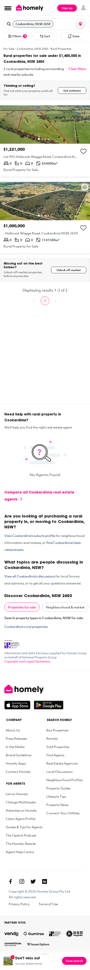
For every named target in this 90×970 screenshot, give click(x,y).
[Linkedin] (44, 881)
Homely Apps (16, 763)
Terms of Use (48, 904)
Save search (74, 961)
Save (76, 36)
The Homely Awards (21, 843)
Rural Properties (60, 49)
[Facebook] (10, 881)
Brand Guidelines (18, 755)
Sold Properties (57, 747)
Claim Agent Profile (20, 818)
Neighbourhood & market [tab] (65, 607)
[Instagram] (21, 881)
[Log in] (83, 7)
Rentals (52, 738)
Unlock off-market (69, 270)
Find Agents (55, 755)
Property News (57, 805)
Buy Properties (57, 730)
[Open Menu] (8, 8)
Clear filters (78, 69)
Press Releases (16, 738)
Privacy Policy (19, 904)
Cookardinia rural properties (26, 626)
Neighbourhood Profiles (64, 780)
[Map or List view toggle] (80, 24)
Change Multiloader (21, 802)
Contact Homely (18, 771)
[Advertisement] (45, 359)
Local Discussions (59, 771)
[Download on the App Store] (19, 705)
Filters (19, 36)
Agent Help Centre (20, 852)
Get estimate (72, 90)
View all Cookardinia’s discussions (29, 576)
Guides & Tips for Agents (24, 827)
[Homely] (45, 689)
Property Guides (58, 788)
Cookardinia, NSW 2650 (32, 49)
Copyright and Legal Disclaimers (27, 661)
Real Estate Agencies (62, 763)
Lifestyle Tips (56, 796)
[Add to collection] (83, 151)
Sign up (67, 8)
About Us (13, 730)
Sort (47, 36)
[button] (45, 24)
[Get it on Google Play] (48, 705)
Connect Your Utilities (63, 813)
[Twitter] (33, 881)
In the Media (15, 747)
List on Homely (17, 794)
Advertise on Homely (21, 810)
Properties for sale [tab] (22, 607)
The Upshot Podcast (21, 835)
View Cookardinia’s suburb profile (29, 535)
